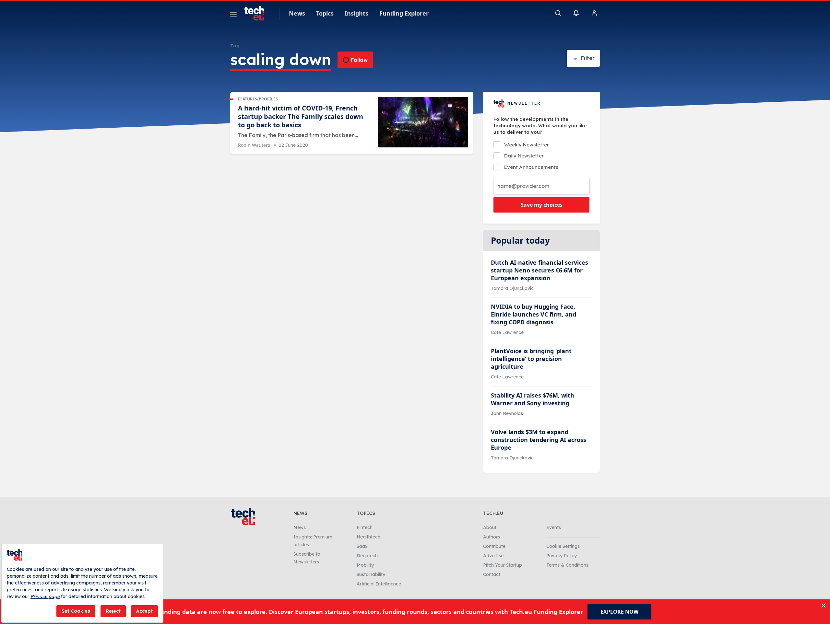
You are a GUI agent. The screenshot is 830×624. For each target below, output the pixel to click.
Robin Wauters (254, 145)
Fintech (365, 527)
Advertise (493, 556)
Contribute (494, 546)
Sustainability (371, 574)
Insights (356, 13)
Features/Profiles (258, 99)
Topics (325, 13)
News (297, 13)
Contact (491, 574)
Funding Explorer (404, 13)
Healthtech (368, 537)
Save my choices (542, 204)
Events (553, 527)
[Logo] (257, 13)
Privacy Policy (561, 556)
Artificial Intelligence (379, 584)
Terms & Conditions (567, 565)
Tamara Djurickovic (512, 288)
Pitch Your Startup (502, 565)
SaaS (362, 546)
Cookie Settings (563, 546)
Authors (491, 537)
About (489, 527)
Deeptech (367, 556)
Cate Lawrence (507, 332)
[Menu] (233, 15)
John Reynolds (507, 413)
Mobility (365, 565)
